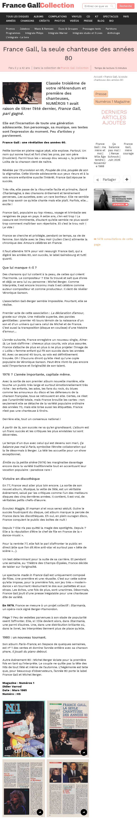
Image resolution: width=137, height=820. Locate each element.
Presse (100, 94)
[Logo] (39, 5)
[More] (127, 179)
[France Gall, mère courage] (128, 133)
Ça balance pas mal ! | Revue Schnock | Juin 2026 (114, 151)
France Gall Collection (74, 68)
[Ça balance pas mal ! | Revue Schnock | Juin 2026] (114, 133)
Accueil (98, 76)
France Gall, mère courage (128, 148)
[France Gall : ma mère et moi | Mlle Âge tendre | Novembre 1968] (100, 133)
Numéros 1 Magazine (112, 101)
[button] (23, 729)
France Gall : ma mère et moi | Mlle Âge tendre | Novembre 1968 (100, 155)
